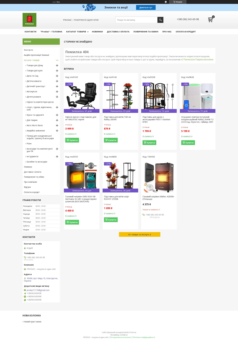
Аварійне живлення (36, 130)
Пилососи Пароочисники (198, 59)
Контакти (28, 50)
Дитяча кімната (34, 81)
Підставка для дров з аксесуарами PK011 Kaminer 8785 (156, 119)
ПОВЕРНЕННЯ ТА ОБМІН (145, 31)
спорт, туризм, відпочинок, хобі (39, 108)
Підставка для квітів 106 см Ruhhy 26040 (117, 118)
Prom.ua (132, 332)
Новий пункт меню (32, 321)
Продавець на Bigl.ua (119, 335)
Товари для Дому (35, 65)
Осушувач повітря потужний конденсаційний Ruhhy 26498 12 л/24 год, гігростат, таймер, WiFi (197, 119)
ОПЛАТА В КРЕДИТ (186, 31)
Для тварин (32, 120)
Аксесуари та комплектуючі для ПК (39, 150)
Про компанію (30, 182)
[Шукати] (160, 20)
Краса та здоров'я (35, 115)
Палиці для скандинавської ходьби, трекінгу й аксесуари (40, 137)
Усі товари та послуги (138, 234)
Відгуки (27, 187)
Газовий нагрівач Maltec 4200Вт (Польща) (158, 197)
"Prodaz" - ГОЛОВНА (51, 31)
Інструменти (32, 156)
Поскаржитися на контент (120, 337)
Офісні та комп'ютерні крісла (40, 102)
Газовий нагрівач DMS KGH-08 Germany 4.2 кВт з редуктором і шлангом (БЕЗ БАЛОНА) (81, 199)
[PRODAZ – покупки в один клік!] (29, 20)
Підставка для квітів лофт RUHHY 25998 (116, 197)
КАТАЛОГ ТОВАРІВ (76, 31)
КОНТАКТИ (30, 31)
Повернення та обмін (34, 177)
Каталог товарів (31, 60)
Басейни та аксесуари (37, 161)
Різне (29, 143)
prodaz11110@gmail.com (38, 290)
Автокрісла (32, 91)
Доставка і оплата (32, 172)
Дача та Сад (32, 75)
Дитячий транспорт (36, 86)
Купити (74, 140)
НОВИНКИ (97, 31)
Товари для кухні (34, 70)
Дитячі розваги (34, 96)
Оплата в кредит (32, 192)
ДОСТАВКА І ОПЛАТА (118, 31)
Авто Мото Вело (35, 125)
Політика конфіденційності (144, 337)
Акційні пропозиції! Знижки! (36, 55)
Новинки (28, 166)
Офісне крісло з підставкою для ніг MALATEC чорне (80, 118)
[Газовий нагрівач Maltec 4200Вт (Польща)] (159, 177)
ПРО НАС (167, 31)
